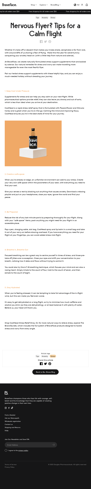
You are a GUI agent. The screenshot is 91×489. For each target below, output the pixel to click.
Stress (53, 356)
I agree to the (18, 450)
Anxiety (45, 356)
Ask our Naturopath (12, 418)
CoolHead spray (44, 229)
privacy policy (23, 450)
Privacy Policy (9, 467)
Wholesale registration (13, 421)
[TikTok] (12, 408)
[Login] (82, 4)
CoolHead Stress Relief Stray (22, 322)
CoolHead (9, 108)
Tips (37, 356)
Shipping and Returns (12, 427)
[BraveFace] (8, 4)
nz (78, 5)
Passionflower (66, 108)
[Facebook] (9, 408)
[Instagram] (6, 408)
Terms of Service (10, 464)
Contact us (9, 424)
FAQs (6, 430)
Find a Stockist (10, 415)
